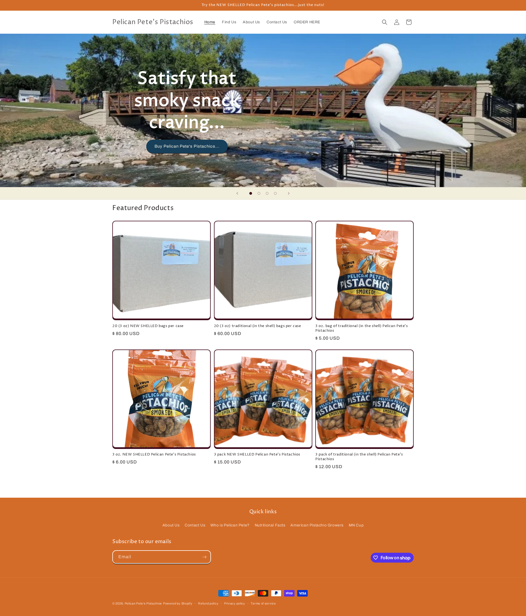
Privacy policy (234, 603)
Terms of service (263, 603)
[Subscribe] (204, 557)
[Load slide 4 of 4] (275, 193)
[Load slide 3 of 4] (267, 193)
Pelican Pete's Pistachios (143, 603)
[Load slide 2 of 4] (259, 193)
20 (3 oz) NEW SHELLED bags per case (148, 326)
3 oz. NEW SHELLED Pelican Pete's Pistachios (154, 454)
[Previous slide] (237, 193)
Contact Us (195, 525)
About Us (171, 525)
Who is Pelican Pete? (230, 525)
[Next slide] (289, 193)
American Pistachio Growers (317, 525)
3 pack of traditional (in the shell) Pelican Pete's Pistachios (359, 457)
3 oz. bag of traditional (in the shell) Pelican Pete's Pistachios (361, 328)
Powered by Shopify (178, 603)
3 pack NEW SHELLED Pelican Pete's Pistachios (257, 454)
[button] (385, 22)
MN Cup (356, 525)
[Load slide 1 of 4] (251, 193)
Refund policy (208, 603)
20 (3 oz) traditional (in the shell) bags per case (257, 326)
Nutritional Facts (270, 525)
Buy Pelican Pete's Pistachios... (187, 146)
